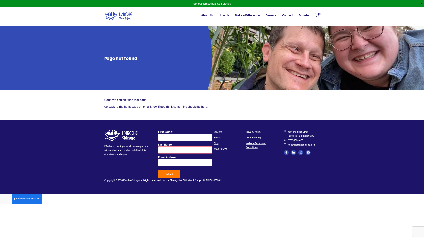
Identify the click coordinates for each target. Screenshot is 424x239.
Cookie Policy (253, 137)
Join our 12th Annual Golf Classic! (212, 3)
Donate (304, 15)
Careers (271, 15)
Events (217, 137)
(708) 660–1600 (295, 140)
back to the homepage (123, 106)
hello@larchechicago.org (301, 144)
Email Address (167, 157)
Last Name (165, 144)
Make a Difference (247, 15)
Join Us (224, 15)
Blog (216, 143)
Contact (287, 15)
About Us (207, 15)
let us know (150, 106)
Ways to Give (220, 148)
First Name (165, 131)
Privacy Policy (253, 131)
